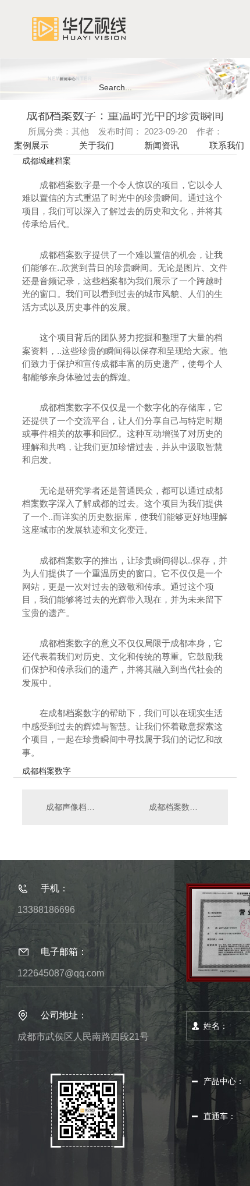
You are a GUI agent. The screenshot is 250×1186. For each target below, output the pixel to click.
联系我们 (226, 145)
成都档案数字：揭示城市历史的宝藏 (182, 807)
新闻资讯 (161, 145)
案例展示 (31, 145)
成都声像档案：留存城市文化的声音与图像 (73, 807)
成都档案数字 (46, 771)
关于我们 (96, 145)
